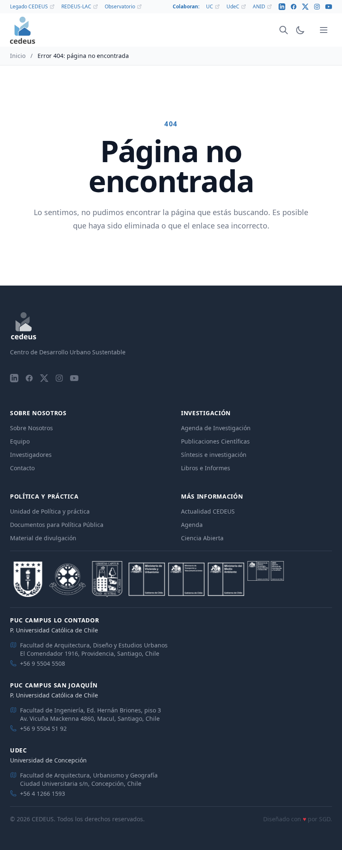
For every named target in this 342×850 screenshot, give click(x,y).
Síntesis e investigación (213, 455)
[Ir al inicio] (22, 30)
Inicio (17, 56)
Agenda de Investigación (216, 428)
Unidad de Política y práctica (50, 511)
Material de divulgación (43, 538)
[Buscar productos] (283, 30)
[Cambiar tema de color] (300, 30)
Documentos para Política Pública (56, 525)
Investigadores (31, 455)
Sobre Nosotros (31, 428)
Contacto (22, 468)
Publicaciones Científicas (215, 441)
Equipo (20, 441)
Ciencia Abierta (202, 538)
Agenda (192, 525)
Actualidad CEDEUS (208, 511)
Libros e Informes (205, 468)
